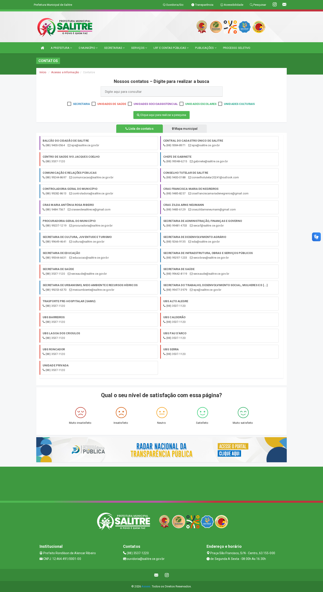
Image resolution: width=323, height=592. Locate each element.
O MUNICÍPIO (87, 47)
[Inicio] (42, 47)
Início (43, 72)
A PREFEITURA (60, 47)
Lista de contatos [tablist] (141, 128)
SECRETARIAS (113, 47)
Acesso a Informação (65, 72)
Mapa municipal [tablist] (186, 128)
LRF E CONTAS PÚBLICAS (170, 47)
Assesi (146, 586)
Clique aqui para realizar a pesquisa (163, 115)
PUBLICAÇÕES (204, 47)
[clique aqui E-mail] (156, 575)
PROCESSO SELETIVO (236, 47)
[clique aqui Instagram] (167, 575)
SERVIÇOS (138, 47)
